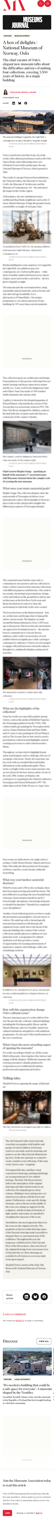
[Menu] (47, 3)
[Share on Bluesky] (19, 103)
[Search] (40, 3)
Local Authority (22, 1379)
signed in (19, 1320)
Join (7, 1513)
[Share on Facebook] (25, 103)
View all (44, 1341)
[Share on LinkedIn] (13, 103)
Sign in (39, 1513)
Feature (7, 36)
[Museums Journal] (27, 22)
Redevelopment (22, 36)
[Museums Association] (14, 3)
